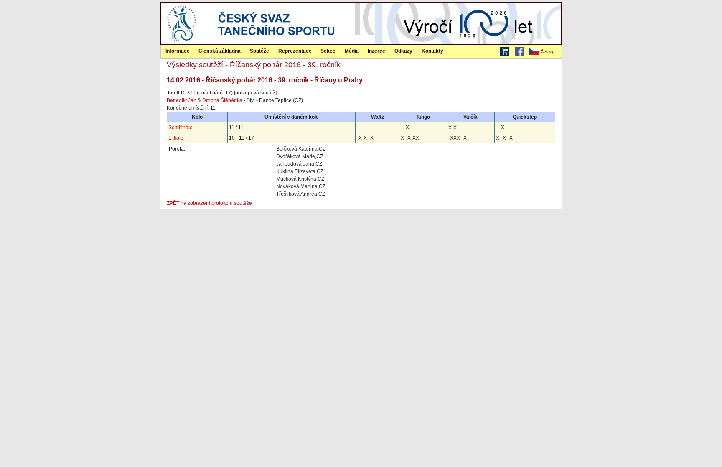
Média (352, 51)
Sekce (328, 51)
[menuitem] (545, 52)
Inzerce (376, 51)
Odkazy (403, 51)
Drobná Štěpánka (222, 100)
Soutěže (259, 51)
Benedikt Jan (181, 100)
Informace (177, 51)
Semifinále (180, 127)
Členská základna (219, 51)
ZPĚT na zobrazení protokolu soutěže (209, 203)
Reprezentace (295, 51)
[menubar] (545, 52)
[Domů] (182, 43)
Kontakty (432, 51)
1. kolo (175, 138)
